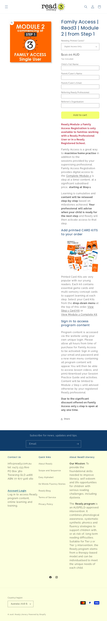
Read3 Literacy (21, 614)
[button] (6, 6)
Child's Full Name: (70, 64)
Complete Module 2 (78, 175)
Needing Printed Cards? (72, 41)
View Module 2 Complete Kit (79, 314)
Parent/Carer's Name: (71, 73)
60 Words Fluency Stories (52, 484)
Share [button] (67, 419)
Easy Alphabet (46, 477)
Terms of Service (47, 497)
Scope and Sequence (50, 470)
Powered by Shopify (37, 614)
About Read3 (45, 463)
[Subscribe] (77, 444)
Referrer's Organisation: (72, 102)
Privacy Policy (46, 504)
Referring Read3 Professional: (75, 92)
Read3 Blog (45, 491)
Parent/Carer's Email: (71, 83)
